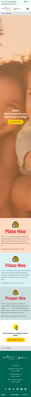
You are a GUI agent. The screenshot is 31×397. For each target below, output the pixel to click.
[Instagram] (13, 389)
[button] (28, 9)
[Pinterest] (25, 389)
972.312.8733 (13, 2)
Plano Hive (5, 236)
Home (3, 13)
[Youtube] (21, 389)
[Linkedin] (17, 389)
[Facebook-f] (5, 389)
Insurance (25, 395)
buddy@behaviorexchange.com (8, 4)
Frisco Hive (7, 308)
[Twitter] (9, 389)
